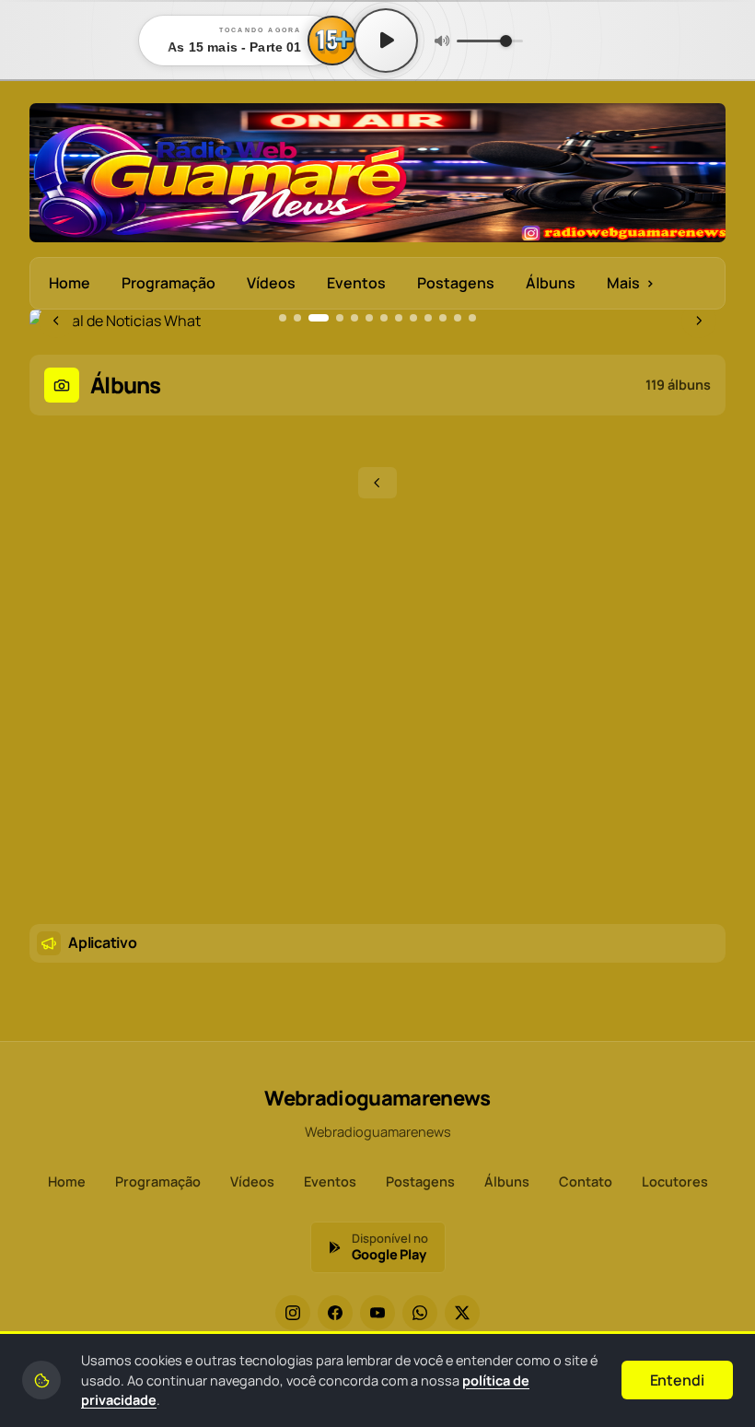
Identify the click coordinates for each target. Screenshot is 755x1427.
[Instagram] (292, 1312)
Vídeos (271, 283)
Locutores (675, 1181)
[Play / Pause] (386, 40)
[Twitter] (462, 1312)
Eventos (356, 283)
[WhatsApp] (419, 1312)
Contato (585, 1181)
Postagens (455, 283)
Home (69, 283)
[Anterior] (377, 482)
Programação (168, 283)
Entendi (677, 1380)
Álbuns (550, 283)
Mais (631, 283)
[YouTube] (377, 1312)
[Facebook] (335, 1312)
